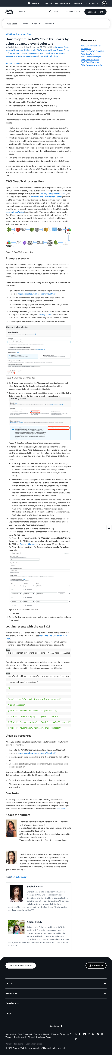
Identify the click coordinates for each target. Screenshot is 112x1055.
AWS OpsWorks (87, 54)
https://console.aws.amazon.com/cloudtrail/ (37, 294)
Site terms (18, 1044)
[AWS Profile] (104, 3)
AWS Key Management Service (52, 193)
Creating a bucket (45, 314)
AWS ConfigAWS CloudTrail (92, 51)
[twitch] (93, 1034)
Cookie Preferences (34, 1044)
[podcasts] (102, 1034)
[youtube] (98, 1034)
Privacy (8, 1044)
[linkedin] (84, 1034)
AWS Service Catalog (90, 59)
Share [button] (55, 56)
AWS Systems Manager (91, 56)
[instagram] (89, 1034)
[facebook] (80, 1034)
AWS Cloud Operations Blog (18, 34)
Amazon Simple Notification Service (46, 196)
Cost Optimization (19, 877)
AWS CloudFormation (90, 62)
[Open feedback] (109, 527)
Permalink (44, 56)
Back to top (54, 1026)
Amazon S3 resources (29, 544)
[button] (95, 12)
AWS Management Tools (91, 65)
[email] (76, 1039)
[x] (76, 1034)
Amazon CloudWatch (15, 212)
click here (61, 808)
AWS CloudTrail (12, 63)
